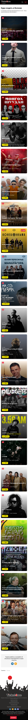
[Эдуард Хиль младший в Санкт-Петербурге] (14, 373)
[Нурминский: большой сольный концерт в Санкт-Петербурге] (14, 55)
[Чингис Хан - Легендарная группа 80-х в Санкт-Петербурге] (14, 479)
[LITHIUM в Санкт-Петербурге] (14, 452)
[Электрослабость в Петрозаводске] (14, 532)
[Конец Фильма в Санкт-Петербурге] (14, 240)
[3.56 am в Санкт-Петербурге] (14, 426)
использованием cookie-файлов (13, 714)
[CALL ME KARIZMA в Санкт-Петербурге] (14, 293)
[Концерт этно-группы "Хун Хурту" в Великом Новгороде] (14, 214)
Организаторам (14, 704)
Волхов (3, 3)
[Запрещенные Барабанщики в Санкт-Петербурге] (14, 187)
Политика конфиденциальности (14, 706)
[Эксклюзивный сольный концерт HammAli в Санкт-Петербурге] (14, 346)
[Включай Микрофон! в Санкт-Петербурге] (14, 81)
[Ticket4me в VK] (12, 663)
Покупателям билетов (14, 702)
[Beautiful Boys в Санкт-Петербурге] (14, 320)
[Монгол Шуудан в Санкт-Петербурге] (14, 108)
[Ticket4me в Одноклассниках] (15, 663)
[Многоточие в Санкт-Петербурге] (14, 134)
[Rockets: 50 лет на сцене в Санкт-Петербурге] (14, 399)
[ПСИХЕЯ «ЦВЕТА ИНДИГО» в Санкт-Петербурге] (14, 558)
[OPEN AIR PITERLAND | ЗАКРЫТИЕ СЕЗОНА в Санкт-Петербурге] (14, 28)
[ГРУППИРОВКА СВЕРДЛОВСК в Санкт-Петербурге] (14, 161)
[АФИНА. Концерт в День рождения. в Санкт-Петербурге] (14, 611)
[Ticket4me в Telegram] (15, 709)
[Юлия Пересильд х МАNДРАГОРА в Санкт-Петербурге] (14, 267)
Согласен (13, 717)
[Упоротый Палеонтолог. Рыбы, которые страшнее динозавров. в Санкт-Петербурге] (14, 585)
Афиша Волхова (14, 700)
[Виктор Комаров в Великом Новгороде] (14, 638)
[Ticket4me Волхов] (5, 1)
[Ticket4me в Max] (18, 709)
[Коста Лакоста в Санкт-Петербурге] (14, 505)
